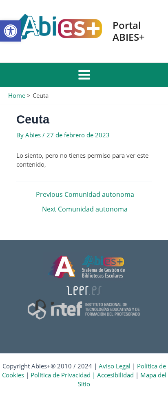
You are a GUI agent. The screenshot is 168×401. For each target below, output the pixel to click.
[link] (10, 31)
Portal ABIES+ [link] (129, 31)
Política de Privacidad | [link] (64, 375)
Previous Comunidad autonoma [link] (85, 195)
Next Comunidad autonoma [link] (85, 209)
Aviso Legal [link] (114, 366)
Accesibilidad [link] (115, 375)
